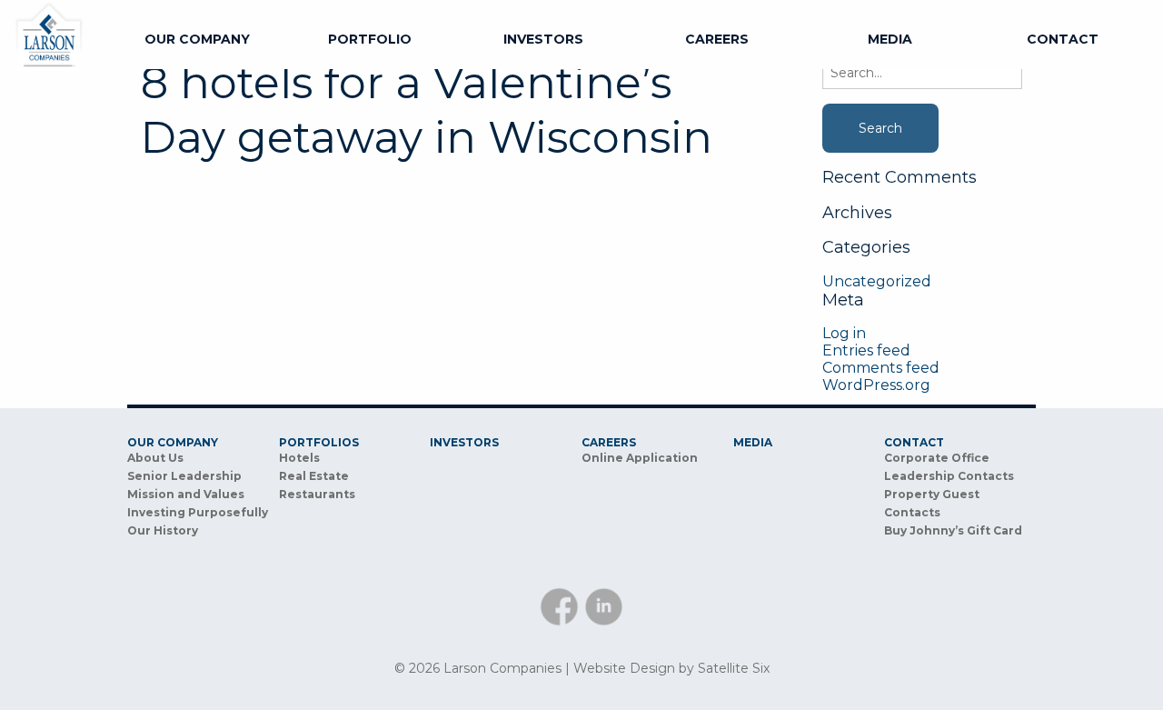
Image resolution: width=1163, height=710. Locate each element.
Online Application (640, 458)
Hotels (299, 458)
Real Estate (314, 476)
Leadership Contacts (949, 476)
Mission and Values (185, 494)
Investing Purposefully (197, 512)
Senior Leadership (184, 476)
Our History (162, 530)
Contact (1062, 39)
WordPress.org (876, 385)
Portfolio (370, 39)
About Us (155, 458)
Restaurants (317, 494)
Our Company (197, 39)
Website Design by (671, 668)
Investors (543, 39)
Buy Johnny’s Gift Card (953, 530)
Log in (844, 333)
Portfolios (319, 442)
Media (890, 39)
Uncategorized (876, 281)
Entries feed (866, 350)
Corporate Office (936, 458)
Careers (717, 39)
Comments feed (880, 367)
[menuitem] (197, 39)
